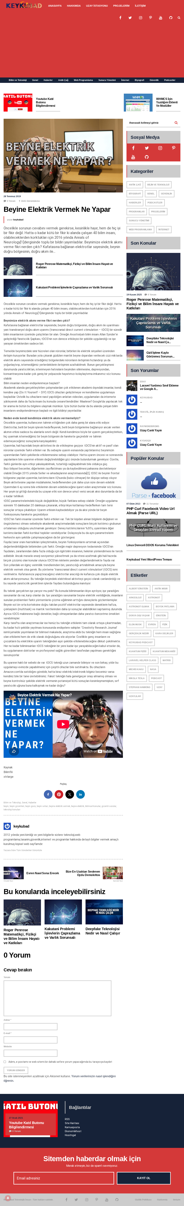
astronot (154, 597)
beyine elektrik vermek (59, 806)
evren (152, 624)
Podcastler (169, 80)
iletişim (176, 1200)
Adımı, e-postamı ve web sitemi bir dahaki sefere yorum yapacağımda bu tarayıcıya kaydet (60, 1061)
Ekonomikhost (73, 1131)
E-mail (8, 1033)
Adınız (7, 1020)
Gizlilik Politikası (143, 1200)
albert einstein (138, 588)
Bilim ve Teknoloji (18, 80)
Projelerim (158, 211)
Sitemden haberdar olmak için (92, 1159)
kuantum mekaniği (164, 651)
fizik (164, 624)
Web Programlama (83, 80)
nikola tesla (137, 678)
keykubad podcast (141, 642)
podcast (156, 678)
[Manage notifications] (8, 1198)
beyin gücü (30, 806)
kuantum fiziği (137, 651)
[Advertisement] (92, 50)
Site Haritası (72, 1123)
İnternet (125, 80)
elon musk (135, 624)
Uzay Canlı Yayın (151, 430)
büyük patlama (165, 606)
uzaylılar (135, 696)
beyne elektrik (77, 806)
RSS (67, 1119)
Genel (35, 80)
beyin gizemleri (17, 806)
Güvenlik (154, 80)
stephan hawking (139, 687)
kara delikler (164, 633)
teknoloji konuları (12, 809)
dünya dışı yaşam (139, 615)
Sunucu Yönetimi (107, 80)
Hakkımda (162, 1200)
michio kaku (136, 669)
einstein (161, 615)
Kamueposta (72, 1127)
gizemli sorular (109, 806)
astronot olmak (139, 606)
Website (8, 1046)
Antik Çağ (63, 80)
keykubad (18, 219)
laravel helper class (142, 660)
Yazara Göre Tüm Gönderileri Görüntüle (23, 850)
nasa (153, 669)
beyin (6, 806)
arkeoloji (135, 597)
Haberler (48, 80)
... (141, 401)
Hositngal (70, 1135)
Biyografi (139, 80)
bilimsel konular (92, 806)
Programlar (137, 211)
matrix (167, 660)
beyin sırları (42, 806)
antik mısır (161, 588)
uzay (159, 687)
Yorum (7, 977)
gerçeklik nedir (139, 633)
